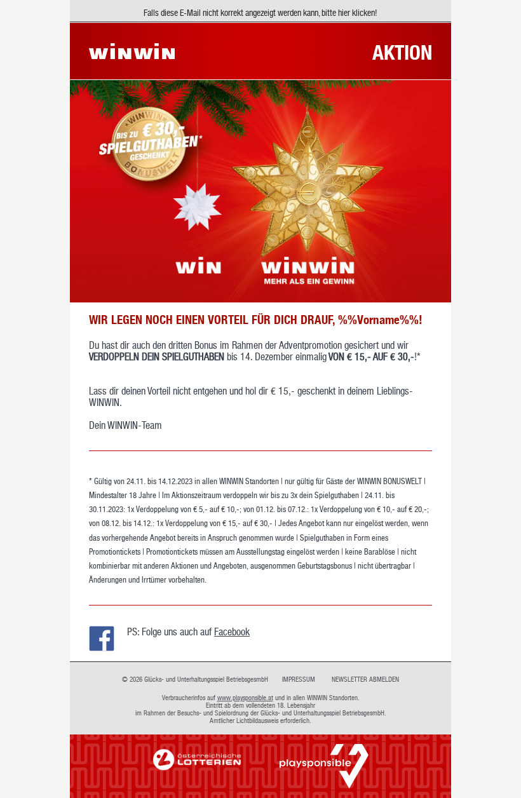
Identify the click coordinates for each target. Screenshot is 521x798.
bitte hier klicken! (349, 13)
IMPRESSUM (298, 679)
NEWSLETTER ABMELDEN (365, 679)
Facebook (232, 631)
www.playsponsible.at (245, 697)
